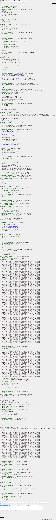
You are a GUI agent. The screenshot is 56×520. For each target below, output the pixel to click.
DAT (18, 0)
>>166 (3, 157)
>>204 (3, 405)
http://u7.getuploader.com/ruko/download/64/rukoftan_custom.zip (12, 74)
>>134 (3, 10)
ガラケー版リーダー (8, 0)
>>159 (3, 119)
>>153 (3, 87)
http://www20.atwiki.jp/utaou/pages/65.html (16, 113)
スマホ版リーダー (15, 0)
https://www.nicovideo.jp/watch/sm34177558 (13, 227)
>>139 (3, 36)
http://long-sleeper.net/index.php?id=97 (8, 64)
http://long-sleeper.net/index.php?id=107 (8, 164)
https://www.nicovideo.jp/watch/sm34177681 (12, 226)
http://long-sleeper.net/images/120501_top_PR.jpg (10, 131)
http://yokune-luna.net (5, 151)
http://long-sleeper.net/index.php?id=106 (8, 135)
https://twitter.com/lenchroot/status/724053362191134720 (11, 144)
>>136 (3, 20)
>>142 (3, 42)
